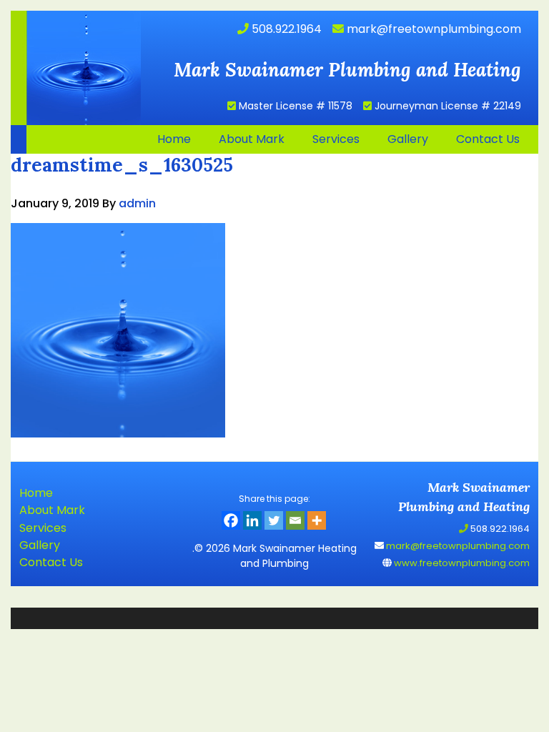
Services (42, 528)
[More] (316, 520)
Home (36, 493)
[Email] (295, 520)
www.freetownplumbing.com (461, 563)
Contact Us (51, 562)
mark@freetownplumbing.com (432, 29)
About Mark (52, 510)
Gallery (39, 545)
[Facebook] (231, 520)
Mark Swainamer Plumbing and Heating (76, 68)
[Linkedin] (252, 520)
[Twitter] (273, 520)
